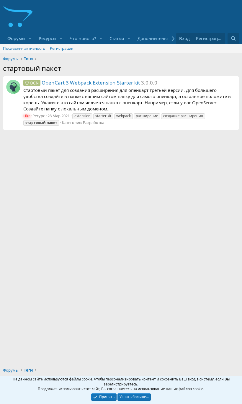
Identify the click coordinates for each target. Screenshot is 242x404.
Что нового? (83, 38)
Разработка (93, 122)
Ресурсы (47, 38)
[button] (30, 38)
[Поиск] (233, 38)
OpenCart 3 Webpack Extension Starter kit (85, 82)
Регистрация (61, 48)
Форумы (16, 38)
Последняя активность (24, 48)
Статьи (116, 38)
